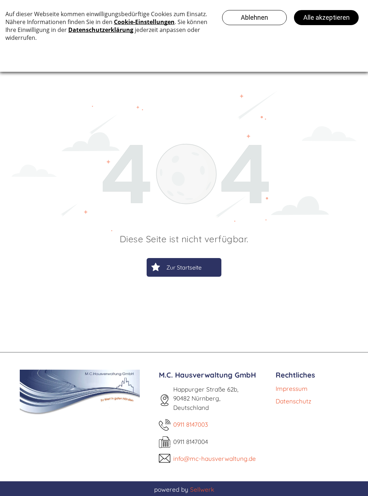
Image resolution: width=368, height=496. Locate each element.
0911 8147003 (190, 424)
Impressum (292, 388)
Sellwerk (202, 489)
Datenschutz (293, 401)
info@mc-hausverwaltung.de (214, 458)
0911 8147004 (190, 441)
